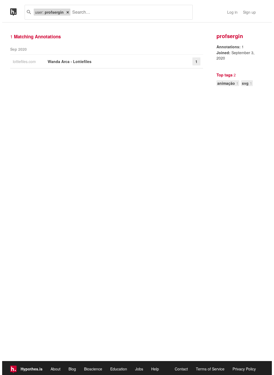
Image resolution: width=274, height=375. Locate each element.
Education (118, 369)
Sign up (249, 12)
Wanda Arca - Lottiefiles (70, 61)
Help (155, 369)
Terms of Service (210, 369)
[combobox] (129, 12)
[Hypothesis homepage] (17, 12)
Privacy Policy (244, 369)
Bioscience (93, 369)
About (55, 369)
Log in (232, 12)
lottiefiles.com (25, 61)
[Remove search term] (67, 12)
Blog (72, 369)
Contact (181, 369)
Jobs (139, 369)
